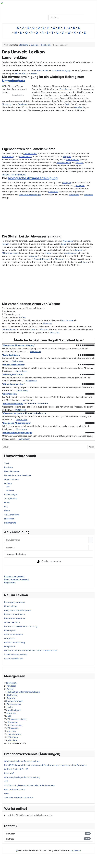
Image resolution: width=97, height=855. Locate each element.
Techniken (64, 89)
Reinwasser (12, 722)
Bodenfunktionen (11, 355)
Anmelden (48, 570)
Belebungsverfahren (13, 374)
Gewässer (22, 104)
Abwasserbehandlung (13, 364)
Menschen (54, 332)
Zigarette (11, 698)
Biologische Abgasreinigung (16, 423)
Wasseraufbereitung (13, 403)
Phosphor (80, 185)
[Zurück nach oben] (94, 852)
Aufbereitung (8, 156)
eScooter (11, 731)
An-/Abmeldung (11, 514)
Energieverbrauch (14, 701)
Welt (67, 104)
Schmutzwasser (14, 725)
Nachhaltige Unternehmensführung (23, 692)
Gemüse (78, 107)
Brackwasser (67, 320)
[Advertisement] (31, 129)
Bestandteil (42, 70)
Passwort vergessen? (14, 576)
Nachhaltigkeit (14, 710)
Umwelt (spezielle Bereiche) (17, 475)
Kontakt (78, 250)
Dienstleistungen (12, 471)
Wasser (10, 689)
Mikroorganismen (10, 253)
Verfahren (82, 262)
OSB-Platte (12, 737)
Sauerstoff (53, 191)
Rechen (5, 244)
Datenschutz (10, 522)
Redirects (10, 490)
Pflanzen (44, 329)
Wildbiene (12, 740)
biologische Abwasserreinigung (33, 178)
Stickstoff (59, 259)
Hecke (10, 707)
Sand (63, 244)
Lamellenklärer (14, 734)
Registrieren (10, 582)
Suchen (90, 17)
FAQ (6, 506)
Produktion (74, 194)
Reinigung (66, 182)
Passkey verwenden (51, 561)
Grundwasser (25, 156)
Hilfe (8, 487)
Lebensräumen (9, 329)
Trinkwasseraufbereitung (14, 174)
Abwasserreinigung (61, 70)
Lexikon (8, 483)
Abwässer (11, 713)
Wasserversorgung (12, 413)
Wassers (79, 162)
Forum (7, 502)
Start (6, 463)
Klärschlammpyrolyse (13, 384)
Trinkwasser (13, 728)
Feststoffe (20, 73)
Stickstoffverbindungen (30, 194)
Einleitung (6, 104)
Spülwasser (12, 695)
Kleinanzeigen (10, 494)
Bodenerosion (10, 394)
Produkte (8, 467)
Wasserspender (14, 704)
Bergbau (67, 156)
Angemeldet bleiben (16, 554)
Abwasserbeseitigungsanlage (17, 432)
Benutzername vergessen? (16, 579)
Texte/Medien (10, 498)
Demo (7, 510)
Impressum (11, 683)
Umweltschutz (13, 81)
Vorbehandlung (63, 162)
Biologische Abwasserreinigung (18, 345)
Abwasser (11, 686)
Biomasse (88, 194)
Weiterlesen (35, 351)
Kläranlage (68, 241)
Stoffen (22, 317)
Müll (9, 716)
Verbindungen (70, 253)
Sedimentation (30, 153)
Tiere (32, 329)
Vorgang (33, 256)
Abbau (48, 253)
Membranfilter (72, 159)
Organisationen (11, 479)
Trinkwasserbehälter (17, 719)
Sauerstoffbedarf (42, 259)
